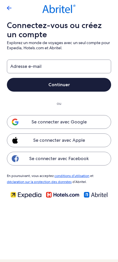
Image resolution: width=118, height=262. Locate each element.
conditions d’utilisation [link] (71, 176)
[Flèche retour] (9, 8)
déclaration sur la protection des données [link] (39, 182)
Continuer (59, 84)
